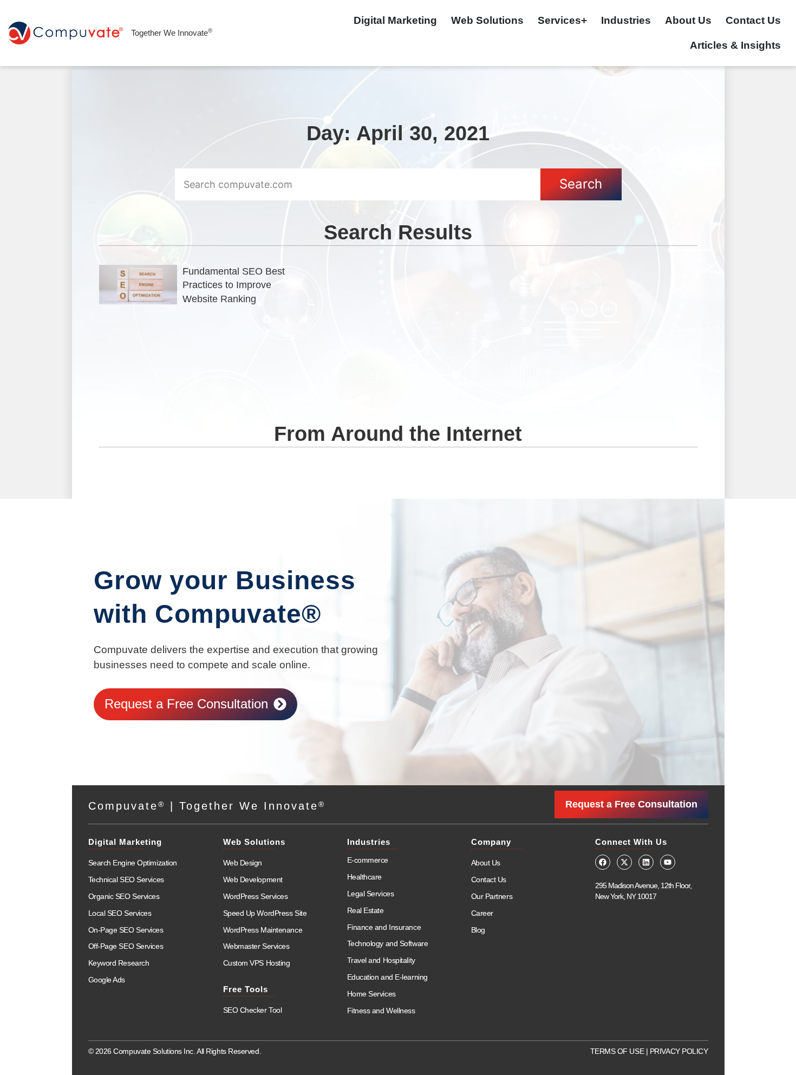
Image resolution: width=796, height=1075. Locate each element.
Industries (626, 20)
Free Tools (245, 989)
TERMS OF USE (617, 1051)
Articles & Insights (735, 45)
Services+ (562, 20)
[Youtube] (667, 862)
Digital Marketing (395, 20)
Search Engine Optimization (132, 862)
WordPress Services (255, 896)
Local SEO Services (120, 913)
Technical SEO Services (126, 879)
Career (482, 913)
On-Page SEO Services (126, 930)
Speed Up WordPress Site (265, 913)
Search (580, 184)
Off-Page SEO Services (126, 946)
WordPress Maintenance (263, 930)
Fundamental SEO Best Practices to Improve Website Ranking (233, 285)
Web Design (243, 862)
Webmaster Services (256, 946)
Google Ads (107, 979)
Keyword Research (118, 963)
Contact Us (753, 20)
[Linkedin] (646, 862)
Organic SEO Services (124, 896)
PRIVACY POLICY (679, 1051)
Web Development (253, 879)
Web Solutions (487, 20)
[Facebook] (602, 862)
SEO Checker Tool (252, 1010)
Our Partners (492, 896)
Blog (478, 930)
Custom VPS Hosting (256, 963)
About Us (688, 20)
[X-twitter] (624, 862)
